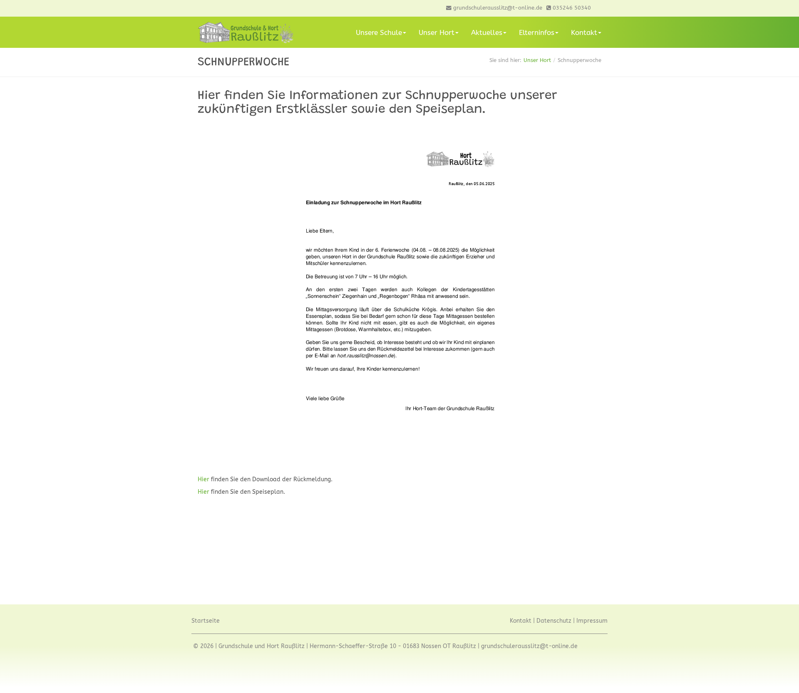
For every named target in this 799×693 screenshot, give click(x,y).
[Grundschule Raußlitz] (245, 32)
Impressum (592, 620)
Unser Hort (436, 32)
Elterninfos (536, 32)
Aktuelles (486, 32)
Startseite (205, 620)
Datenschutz (553, 620)
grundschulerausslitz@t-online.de (529, 646)
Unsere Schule (379, 32)
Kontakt (584, 32)
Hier (204, 479)
